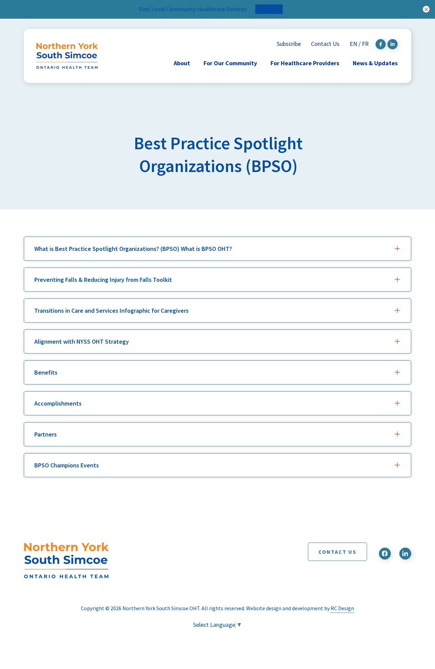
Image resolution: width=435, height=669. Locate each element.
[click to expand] (397, 248)
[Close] (426, 9)
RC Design (342, 608)
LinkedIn (405, 554)
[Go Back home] (85, 560)
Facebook (385, 554)
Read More (269, 9)
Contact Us (337, 551)
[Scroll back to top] (411, 624)
